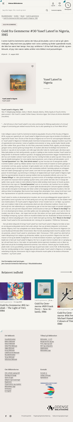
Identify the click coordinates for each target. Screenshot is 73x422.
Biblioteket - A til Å (46, 339)
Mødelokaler (44, 348)
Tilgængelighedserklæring (41, 416)
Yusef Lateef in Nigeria (9, 99)
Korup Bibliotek (10, 350)
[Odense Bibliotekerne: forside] (57, 408)
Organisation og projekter (13, 384)
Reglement (8, 382)
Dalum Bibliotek (10, 344)
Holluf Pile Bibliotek (11, 346)
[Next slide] (66, 272)
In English (8, 391)
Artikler (16, 16)
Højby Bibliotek (9, 348)
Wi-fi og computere (46, 346)
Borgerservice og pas (47, 342)
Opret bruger (9, 378)
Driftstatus (8, 389)
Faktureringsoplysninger (60, 416)
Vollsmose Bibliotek (11, 359)
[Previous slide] (66, 275)
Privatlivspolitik (26, 416)
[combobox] (25, 10)
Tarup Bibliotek (9, 357)
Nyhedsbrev (44, 378)
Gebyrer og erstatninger (12, 380)
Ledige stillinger (45, 375)
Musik (22, 16)
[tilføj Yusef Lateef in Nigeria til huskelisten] (32, 66)
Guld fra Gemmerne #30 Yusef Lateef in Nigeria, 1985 (20, 18)
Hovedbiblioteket (10, 339)
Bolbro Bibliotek (10, 342)
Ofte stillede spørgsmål (12, 373)
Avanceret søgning (56, 10)
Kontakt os (43, 373)
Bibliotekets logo (10, 387)
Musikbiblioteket (7, 16)
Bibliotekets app (45, 350)
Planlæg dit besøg (10, 375)
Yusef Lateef (6, 101)
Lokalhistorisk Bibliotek (12, 353)
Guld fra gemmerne (32, 16)
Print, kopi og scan (46, 344)
